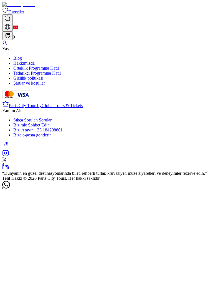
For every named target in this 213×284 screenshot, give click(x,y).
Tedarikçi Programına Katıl (37, 73)
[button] (13, 11)
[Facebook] (5, 147)
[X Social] (4, 160)
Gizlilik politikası (28, 78)
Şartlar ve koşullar (29, 83)
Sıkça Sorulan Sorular (32, 120)
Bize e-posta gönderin (32, 135)
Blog (17, 58)
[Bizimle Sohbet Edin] (6, 187)
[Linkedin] (5, 168)
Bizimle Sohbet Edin (31, 125)
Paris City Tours (23, 105)
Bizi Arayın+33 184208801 (38, 130)
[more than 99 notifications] (7, 36)
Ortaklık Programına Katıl (36, 68)
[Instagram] (5, 155)
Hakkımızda (24, 63)
